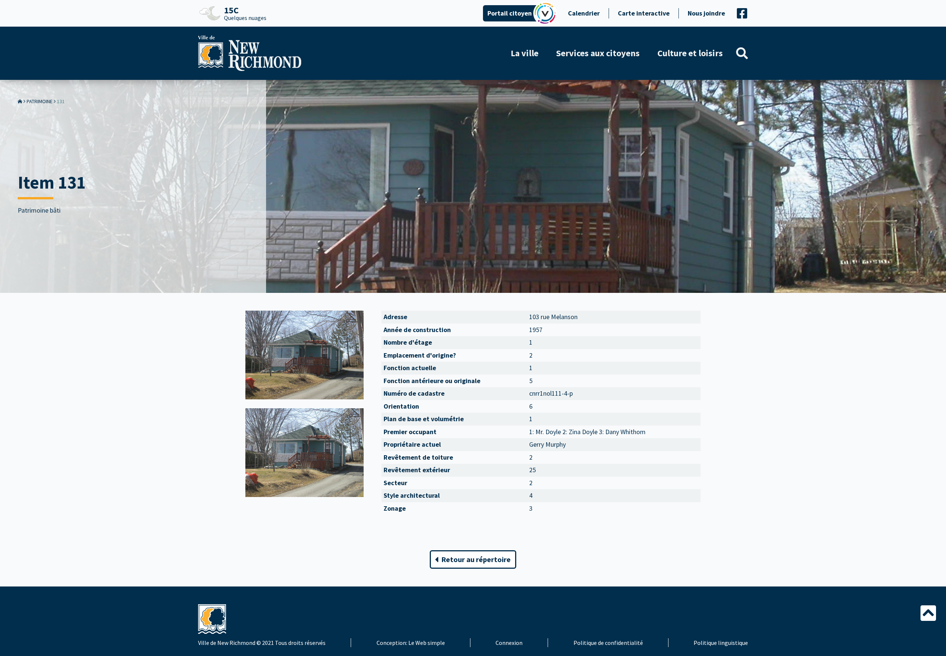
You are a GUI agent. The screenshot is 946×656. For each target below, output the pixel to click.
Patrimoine (39, 101)
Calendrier (584, 13)
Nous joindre (706, 13)
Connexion (509, 642)
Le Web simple (426, 642)
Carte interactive (644, 13)
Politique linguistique (721, 642)
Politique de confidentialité (608, 642)
